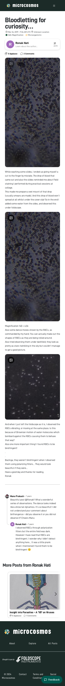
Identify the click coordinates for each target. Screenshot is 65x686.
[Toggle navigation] (54, 5)
